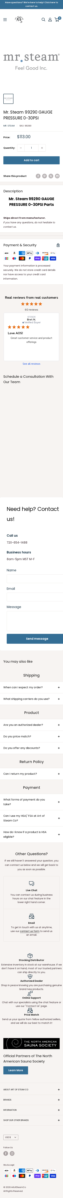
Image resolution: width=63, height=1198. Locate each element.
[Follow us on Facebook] (5, 1153)
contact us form (29, 931)
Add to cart (31, 160)
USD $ (8, 1137)
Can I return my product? (20, 774)
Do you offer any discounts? (21, 748)
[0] (57, 20)
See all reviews (31, 363)
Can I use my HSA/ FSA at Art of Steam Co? (24, 818)
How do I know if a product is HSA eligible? (25, 834)
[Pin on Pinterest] (44, 176)
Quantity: (9, 148)
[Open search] (43, 19)
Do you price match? (17, 736)
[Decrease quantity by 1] (20, 147)
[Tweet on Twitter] (51, 176)
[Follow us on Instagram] (12, 1153)
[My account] (50, 19)
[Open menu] (5, 19)
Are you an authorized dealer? (23, 725)
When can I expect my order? (23, 687)
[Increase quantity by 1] (42, 147)
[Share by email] (57, 176)
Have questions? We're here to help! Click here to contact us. (31, 4)
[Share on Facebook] (38, 176)
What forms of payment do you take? (24, 802)
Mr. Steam (9, 125)
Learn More (15, 1070)
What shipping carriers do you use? (26, 699)
